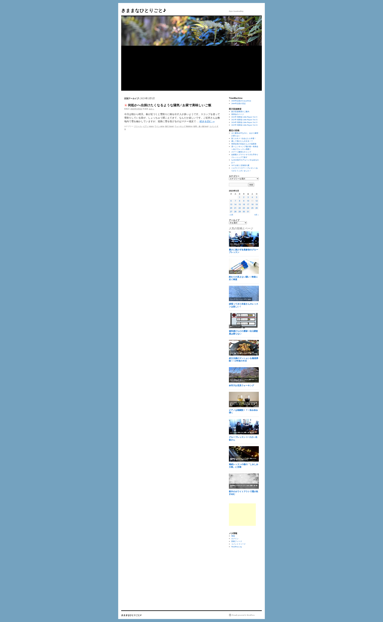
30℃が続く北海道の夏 (240, 165)
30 (244, 211)
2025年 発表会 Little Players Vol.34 (244, 125)
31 (248, 211)
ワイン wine (159, 126)
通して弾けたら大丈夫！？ (242, 141)
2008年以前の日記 (238, 103)
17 (248, 204)
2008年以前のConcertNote (241, 100)
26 (257, 208)
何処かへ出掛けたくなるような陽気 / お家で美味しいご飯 (169, 105)
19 (257, 204)
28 (235, 211)
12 (257, 200)
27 (231, 211)
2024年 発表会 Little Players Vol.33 (244, 122)
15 (240, 204)
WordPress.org (236, 546)
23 (244, 208)
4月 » (256, 214)
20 (231, 208)
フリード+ (138, 126)
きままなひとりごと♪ (143, 10)
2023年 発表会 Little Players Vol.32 (244, 119)
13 (231, 204)
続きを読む (207, 121)
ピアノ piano (148, 126)
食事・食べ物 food (200, 126)
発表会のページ (237, 114)
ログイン (234, 538)
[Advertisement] (191, 68)
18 (252, 204)
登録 (233, 536)
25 (252, 208)
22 (240, 208)
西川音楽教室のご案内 (240, 111)
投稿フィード (236, 541)
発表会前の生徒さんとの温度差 (243, 144)
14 (235, 204)
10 (248, 200)
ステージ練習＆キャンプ (241, 152)
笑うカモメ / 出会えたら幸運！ (243, 138)
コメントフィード (238, 544)
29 (240, 211)
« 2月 (231, 214)
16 (244, 204)
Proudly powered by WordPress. (243, 615)
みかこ (151, 108)
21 (235, 208)
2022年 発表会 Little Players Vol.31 (244, 117)
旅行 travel (169, 126)
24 (248, 208)
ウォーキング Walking (183, 126)
